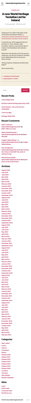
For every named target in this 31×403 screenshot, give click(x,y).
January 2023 (6, 264)
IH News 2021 (15, 10)
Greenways (5, 350)
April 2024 (5, 234)
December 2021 (7, 293)
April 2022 (5, 284)
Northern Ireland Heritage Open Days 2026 (15, 103)
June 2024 (5, 229)
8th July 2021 (22, 24)
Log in (3, 386)
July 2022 (5, 277)
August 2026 (6, 170)
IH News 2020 (6, 355)
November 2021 (7, 296)
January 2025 (6, 213)
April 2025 (5, 207)
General (4, 348)
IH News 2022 (6, 359)
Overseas (5, 373)
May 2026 (5, 177)
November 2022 (7, 268)
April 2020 (5, 330)
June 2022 (5, 280)
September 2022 (7, 273)
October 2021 (6, 298)
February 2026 (6, 184)
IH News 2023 (6, 361)
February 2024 (6, 239)
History (4, 352)
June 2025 (5, 202)
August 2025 (6, 197)
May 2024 (5, 232)
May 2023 (5, 255)
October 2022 (6, 271)
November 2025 (7, 191)
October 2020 (6, 325)
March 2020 (5, 332)
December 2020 (7, 321)
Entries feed (5, 388)
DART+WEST (6, 343)
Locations (5, 371)
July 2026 (5, 172)
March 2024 (5, 236)
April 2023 (5, 257)
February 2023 (6, 261)
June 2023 (5, 252)
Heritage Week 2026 (8, 116)
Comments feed (7, 390)
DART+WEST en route (9, 129)
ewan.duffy (12, 24)
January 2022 (6, 291)
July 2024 (5, 227)
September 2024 (7, 223)
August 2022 (6, 275)
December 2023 (7, 243)
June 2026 (5, 175)
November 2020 (7, 323)
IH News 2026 (6, 368)
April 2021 (5, 312)
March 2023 (5, 259)
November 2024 (7, 218)
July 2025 (5, 200)
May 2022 (5, 282)
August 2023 (6, 248)
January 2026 (6, 186)
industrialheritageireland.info (15, 3)
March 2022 (5, 287)
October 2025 (6, 193)
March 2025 (5, 209)
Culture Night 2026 (8, 100)
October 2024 (6, 220)
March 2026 (5, 181)
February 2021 (6, 316)
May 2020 (5, 328)
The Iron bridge (7, 112)
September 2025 (7, 195)
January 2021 (6, 319)
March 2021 (5, 314)
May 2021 (5, 309)
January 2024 (6, 241)
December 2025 (7, 188)
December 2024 (7, 216)
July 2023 (5, 250)
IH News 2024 (6, 364)
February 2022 (6, 289)
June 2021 (5, 307)
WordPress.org (6, 393)
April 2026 (5, 179)
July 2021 (5, 305)
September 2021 (7, 300)
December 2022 (7, 266)
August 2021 (6, 303)
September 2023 (7, 245)
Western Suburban (8, 377)
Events (4, 345)
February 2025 (6, 211)
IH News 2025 (6, 366)
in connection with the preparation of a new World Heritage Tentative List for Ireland (15, 36)
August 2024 (6, 225)
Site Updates (6, 375)
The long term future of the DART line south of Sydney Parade (15, 152)
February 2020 (6, 335)
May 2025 (5, 204)
